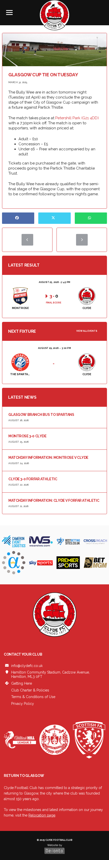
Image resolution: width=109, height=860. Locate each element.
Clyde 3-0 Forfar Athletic (32, 479)
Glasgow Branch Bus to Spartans (41, 415)
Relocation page (41, 815)
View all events (86, 331)
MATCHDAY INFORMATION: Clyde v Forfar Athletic (53, 500)
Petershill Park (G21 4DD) (77, 118)
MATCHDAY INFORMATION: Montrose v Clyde (48, 458)
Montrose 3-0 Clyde (27, 436)
